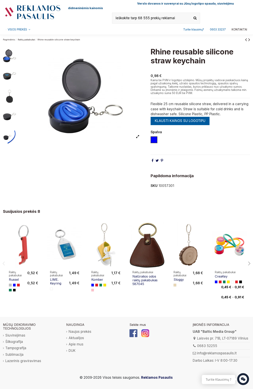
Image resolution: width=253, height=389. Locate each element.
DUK (72, 351)
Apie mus (76, 344)
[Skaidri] (51, 289)
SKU (154, 186)
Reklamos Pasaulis (157, 377)
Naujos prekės (80, 332)
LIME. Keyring (55, 281)
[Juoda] (14, 290)
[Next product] (249, 39)
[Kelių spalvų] (232, 282)
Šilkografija (14, 342)
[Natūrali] (175, 285)
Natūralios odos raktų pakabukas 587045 (145, 280)
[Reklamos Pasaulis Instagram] (145, 333)
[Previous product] (246, 39)
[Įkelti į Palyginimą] (38, 228)
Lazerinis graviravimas (23, 361)
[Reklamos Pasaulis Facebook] (133, 333)
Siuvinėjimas (15, 335)
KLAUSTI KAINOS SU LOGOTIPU (180, 121)
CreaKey (221, 276)
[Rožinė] (92, 290)
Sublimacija (14, 355)
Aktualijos (76, 338)
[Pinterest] (162, 161)
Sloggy (179, 280)
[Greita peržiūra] (38, 236)
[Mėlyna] (14, 285)
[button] (218, 29)
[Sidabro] (10, 285)
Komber (97, 280)
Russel (14, 280)
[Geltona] (104, 285)
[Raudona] (18, 285)
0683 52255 (207, 346)
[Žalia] (10, 290)
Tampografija (15, 348)
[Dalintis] (153, 161)
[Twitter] (157, 161)
